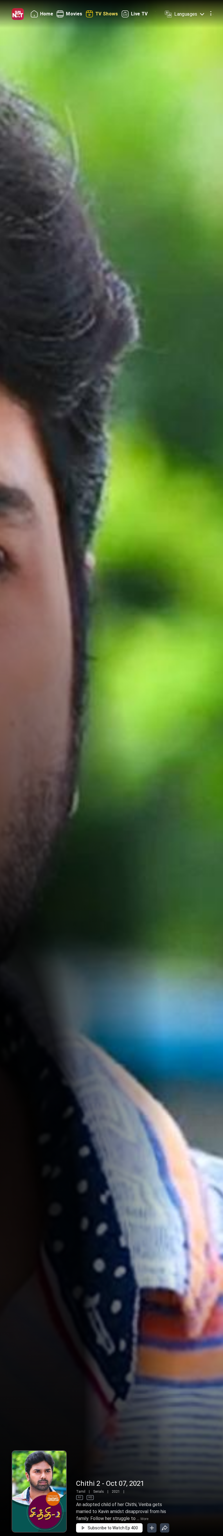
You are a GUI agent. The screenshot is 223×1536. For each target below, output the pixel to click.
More (144, 1519)
